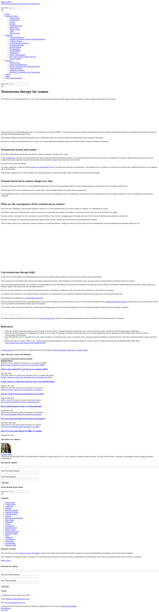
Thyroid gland (10, 539)
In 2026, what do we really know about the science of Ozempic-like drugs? (26, 377)
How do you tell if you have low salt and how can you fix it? (21, 390)
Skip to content (6, 2)
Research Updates (11, 533)
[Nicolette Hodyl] (6, 453)
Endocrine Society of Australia (29, 553)
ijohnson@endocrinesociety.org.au (17, 599)
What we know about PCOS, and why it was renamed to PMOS (23, 365)
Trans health (9, 541)
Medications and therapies (14, 518)
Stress (7, 535)
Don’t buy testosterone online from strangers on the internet (21, 414)
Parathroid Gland (11, 528)
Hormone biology (11, 514)
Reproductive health (12, 532)
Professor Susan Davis (47, 318)
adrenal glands (44, 167)
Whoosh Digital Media (68, 606)
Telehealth (8, 537)
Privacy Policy (6, 560)
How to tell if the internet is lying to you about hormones (20, 402)
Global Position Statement (34, 298)
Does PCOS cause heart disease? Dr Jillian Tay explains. (20, 427)
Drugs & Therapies (60, 350)
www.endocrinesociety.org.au (15, 602)
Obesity (7, 524)
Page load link (6, 608)
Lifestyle (8, 516)
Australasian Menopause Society (116, 302)
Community (9, 506)
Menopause (71, 350)
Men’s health (9, 520)
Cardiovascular (10, 504)
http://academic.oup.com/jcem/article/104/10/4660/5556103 (25, 343)
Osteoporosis (9, 526)
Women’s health (81, 350)
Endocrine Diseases (12, 512)
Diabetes (8, 508)
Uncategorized (10, 543)
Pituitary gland (10, 530)
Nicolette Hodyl (6, 350)
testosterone (10, 158)
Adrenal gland (10, 502)
